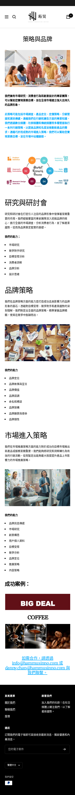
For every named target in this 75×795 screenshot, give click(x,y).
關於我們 (10, 702)
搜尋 (7, 716)
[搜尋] (14, 17)
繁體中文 (11, 765)
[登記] (64, 749)
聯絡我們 (10, 709)
